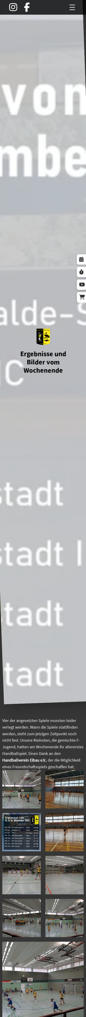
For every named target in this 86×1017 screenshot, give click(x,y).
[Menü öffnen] (72, 7)
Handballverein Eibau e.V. (24, 760)
